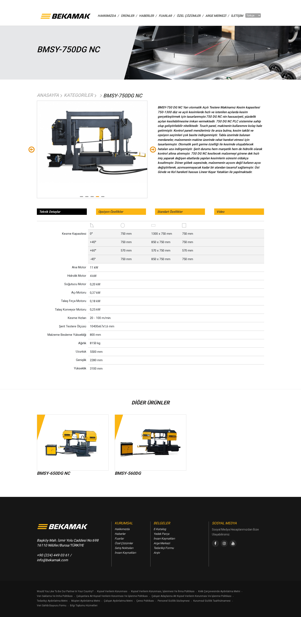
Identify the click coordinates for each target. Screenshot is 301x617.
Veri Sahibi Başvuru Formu (51, 605)
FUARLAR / (167, 16)
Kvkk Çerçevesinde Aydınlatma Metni (219, 591)
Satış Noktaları (124, 548)
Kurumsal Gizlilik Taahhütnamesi (212, 600)
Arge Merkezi (162, 543)
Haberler (120, 533)
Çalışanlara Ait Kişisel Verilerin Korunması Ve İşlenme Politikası (112, 596)
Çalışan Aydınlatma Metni (118, 600)
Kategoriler (78, 95)
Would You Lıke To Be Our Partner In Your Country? (65, 591)
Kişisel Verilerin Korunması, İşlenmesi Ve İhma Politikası (163, 591)
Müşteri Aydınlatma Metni (85, 600)
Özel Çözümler (124, 543)
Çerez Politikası (145, 600)
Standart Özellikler (169, 212)
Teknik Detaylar (49, 212)
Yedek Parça (161, 533)
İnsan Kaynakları (125, 552)
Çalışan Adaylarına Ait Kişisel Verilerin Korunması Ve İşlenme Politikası (191, 596)
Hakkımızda (122, 529)
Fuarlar (119, 538)
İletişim (237, 16)
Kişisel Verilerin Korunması (112, 591)
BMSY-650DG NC (53, 473)
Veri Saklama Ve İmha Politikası (55, 596)
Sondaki (152, 149)
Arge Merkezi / (217, 16)
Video (220, 212)
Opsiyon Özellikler (110, 212)
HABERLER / (148, 16)
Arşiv (157, 552)
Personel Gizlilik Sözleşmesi (174, 600)
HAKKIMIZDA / (108, 16)
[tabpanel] (92, 142)
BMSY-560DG (128, 473)
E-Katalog (160, 529)
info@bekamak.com (52, 560)
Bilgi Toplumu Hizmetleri (83, 605)
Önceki (31, 149)
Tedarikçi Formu (164, 548)
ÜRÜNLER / (129, 16)
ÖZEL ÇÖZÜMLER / (190, 16)
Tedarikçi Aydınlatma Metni (52, 600)
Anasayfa (48, 95)
